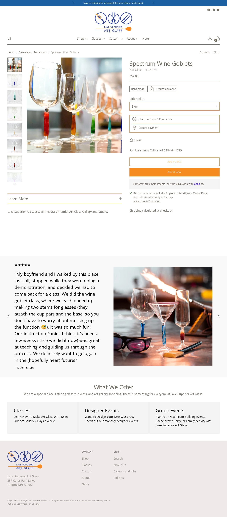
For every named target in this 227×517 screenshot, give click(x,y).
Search (118, 459)
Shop (85, 459)
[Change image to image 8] (14, 179)
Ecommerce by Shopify (27, 503)
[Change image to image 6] (14, 146)
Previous (205, 52)
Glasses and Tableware (33, 52)
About (86, 478)
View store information (146, 201)
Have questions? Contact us (155, 119)
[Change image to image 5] (14, 130)
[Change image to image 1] (14, 65)
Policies (119, 478)
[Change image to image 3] (14, 97)
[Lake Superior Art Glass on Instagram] (213, 10)
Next (216, 52)
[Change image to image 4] (14, 114)
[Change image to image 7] (14, 163)
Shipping (135, 211)
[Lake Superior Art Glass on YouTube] (218, 10)
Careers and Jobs (125, 471)
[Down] (14, 184)
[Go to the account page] (210, 38)
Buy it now (174, 172)
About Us (120, 465)
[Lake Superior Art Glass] (113, 22)
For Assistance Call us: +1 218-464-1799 (155, 150)
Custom (87, 471)
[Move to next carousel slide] (217, 244)
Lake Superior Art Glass (38, 500)
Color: (136, 98)
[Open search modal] (9, 38)
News (85, 484)
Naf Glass (135, 70)
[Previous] (74, 3)
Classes (87, 465)
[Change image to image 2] (14, 81)
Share (137, 140)
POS (9, 503)
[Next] (153, 3)
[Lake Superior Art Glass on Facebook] (208, 10)
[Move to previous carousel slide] (208, 244)
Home (10, 52)
